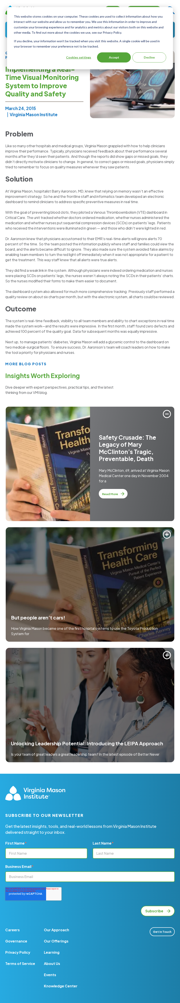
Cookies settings (78, 57)
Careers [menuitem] (12, 930)
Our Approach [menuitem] (56, 930)
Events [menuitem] (50, 974)
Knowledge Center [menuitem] (60, 986)
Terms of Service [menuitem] (20, 963)
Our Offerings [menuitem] (56, 941)
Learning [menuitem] (51, 952)
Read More (110, 494)
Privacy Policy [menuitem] (17, 952)
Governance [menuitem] (16, 941)
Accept (114, 57)
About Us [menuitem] (52, 963)
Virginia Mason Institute (34, 114)
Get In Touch (162, 931)
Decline (149, 57)
